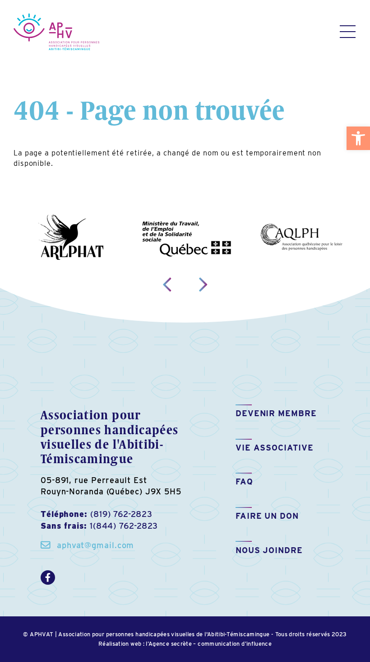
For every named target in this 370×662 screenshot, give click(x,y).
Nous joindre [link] (269, 550)
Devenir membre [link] (276, 413)
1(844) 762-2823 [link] (124, 526)
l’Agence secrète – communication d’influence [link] (209, 643)
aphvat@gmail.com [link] (95, 545)
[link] (358, 138)
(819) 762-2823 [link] (121, 514)
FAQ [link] (244, 481)
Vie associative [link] (275, 447)
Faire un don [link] (267, 516)
